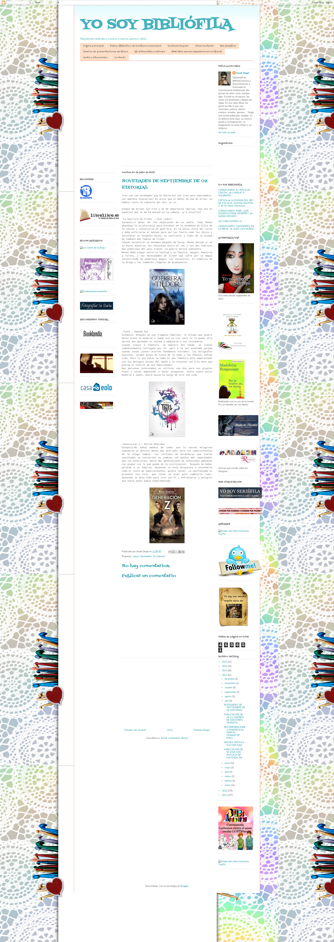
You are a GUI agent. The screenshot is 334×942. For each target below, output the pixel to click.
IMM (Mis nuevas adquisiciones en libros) (196, 51)
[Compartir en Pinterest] (183, 551)
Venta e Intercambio (95, 57)
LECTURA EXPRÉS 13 (230, 221)
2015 (225, 666)
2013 (225, 675)
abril (227, 772)
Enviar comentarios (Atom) (174, 738)
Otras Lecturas (204, 46)
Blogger (184, 886)
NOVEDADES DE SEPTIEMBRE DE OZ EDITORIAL (234, 707)
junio (227, 763)
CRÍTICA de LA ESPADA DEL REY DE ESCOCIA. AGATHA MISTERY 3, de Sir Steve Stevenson (236, 203)
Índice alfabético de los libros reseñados (135, 46)
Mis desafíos (228, 46)
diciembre (230, 679)
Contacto (120, 57)
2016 (225, 661)
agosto (228, 696)
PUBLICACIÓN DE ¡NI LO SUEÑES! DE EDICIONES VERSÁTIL (234, 718)
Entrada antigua (202, 730)
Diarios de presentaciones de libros (105, 51)
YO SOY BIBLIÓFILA (156, 24)
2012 (225, 790)
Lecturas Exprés (178, 46)
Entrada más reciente (135, 730)
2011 (225, 795)
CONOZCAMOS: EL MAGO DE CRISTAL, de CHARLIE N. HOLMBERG (234, 193)
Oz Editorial (159, 556)
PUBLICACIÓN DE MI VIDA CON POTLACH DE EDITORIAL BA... (234, 753)
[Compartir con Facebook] (180, 551)
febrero (228, 780)
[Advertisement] (167, 90)
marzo (228, 776)
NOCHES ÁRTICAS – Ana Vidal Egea (235, 743)
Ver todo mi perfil (226, 132)
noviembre (230, 683)
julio (227, 700)
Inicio (170, 730)
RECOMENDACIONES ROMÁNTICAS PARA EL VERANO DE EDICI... (235, 732)
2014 (225, 670)
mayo (228, 767)
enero (228, 785)
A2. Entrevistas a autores (149, 51)
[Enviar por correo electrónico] (170, 551)
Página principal (93, 46)
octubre (229, 687)
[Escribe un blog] (173, 551)
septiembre (231, 692)
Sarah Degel (242, 73)
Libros (136, 556)
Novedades (146, 556)
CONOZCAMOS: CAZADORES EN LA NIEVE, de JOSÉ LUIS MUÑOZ (236, 227)
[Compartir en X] (176, 551)
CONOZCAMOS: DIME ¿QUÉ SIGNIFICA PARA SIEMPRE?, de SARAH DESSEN (235, 213)
